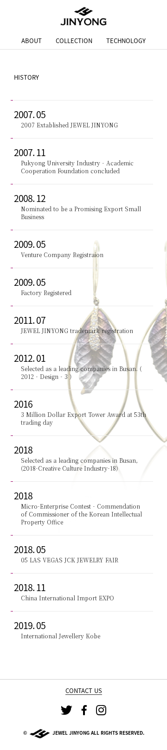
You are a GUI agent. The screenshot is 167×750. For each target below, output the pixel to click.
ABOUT (31, 40)
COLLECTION (74, 40)
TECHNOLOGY (126, 40)
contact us (83, 691)
